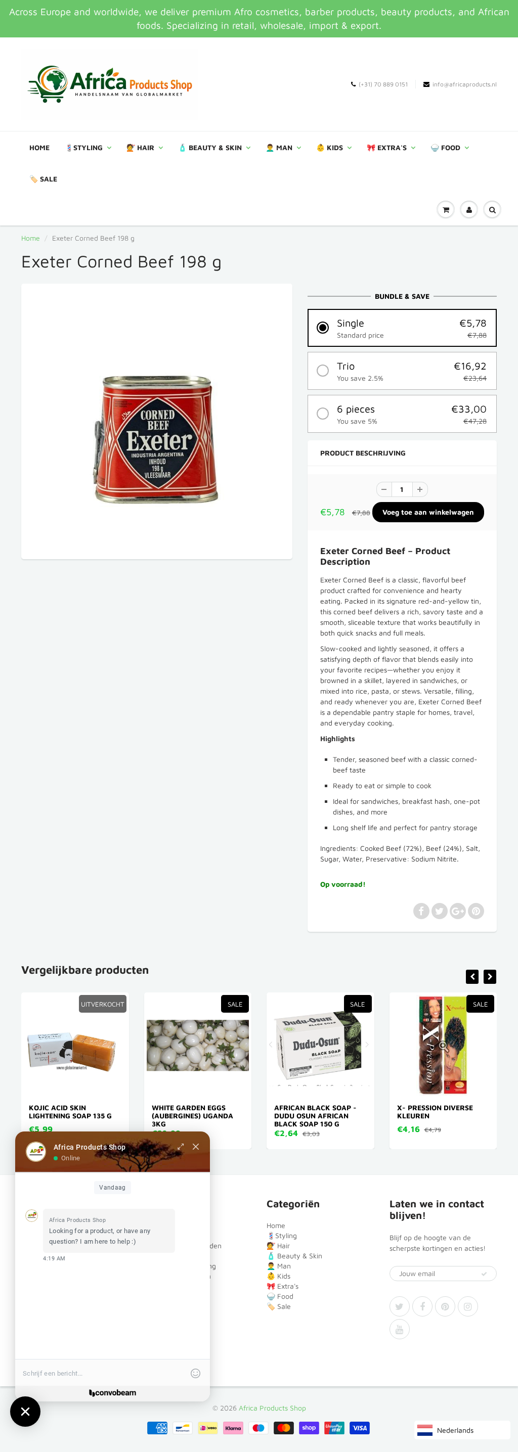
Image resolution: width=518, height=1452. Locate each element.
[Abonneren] (484, 1274)
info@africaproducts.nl (465, 84)
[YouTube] (400, 1329)
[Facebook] (422, 1306)
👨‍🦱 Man (279, 147)
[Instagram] (468, 1306)
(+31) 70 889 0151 (383, 84)
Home (39, 147)
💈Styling (84, 147)
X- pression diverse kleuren (354, 1111)
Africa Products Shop (272, 1407)
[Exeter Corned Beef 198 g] (157, 420)
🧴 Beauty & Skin (210, 147)
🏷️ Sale (43, 178)
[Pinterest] (445, 1306)
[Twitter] (400, 1306)
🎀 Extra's (387, 147)
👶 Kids (329, 147)
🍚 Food (445, 147)
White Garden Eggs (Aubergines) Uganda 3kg (111, 1115)
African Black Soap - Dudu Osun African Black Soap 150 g (235, 1115)
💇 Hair (140, 147)
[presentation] (472, 977)
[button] (402, 328)
